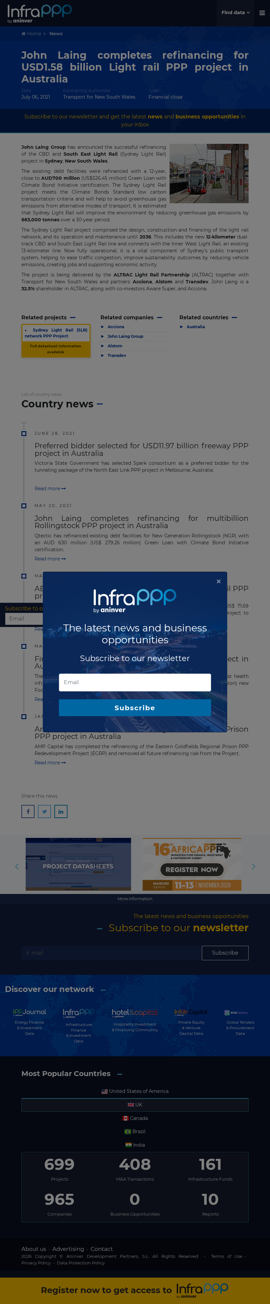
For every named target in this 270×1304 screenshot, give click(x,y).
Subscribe (135, 708)
